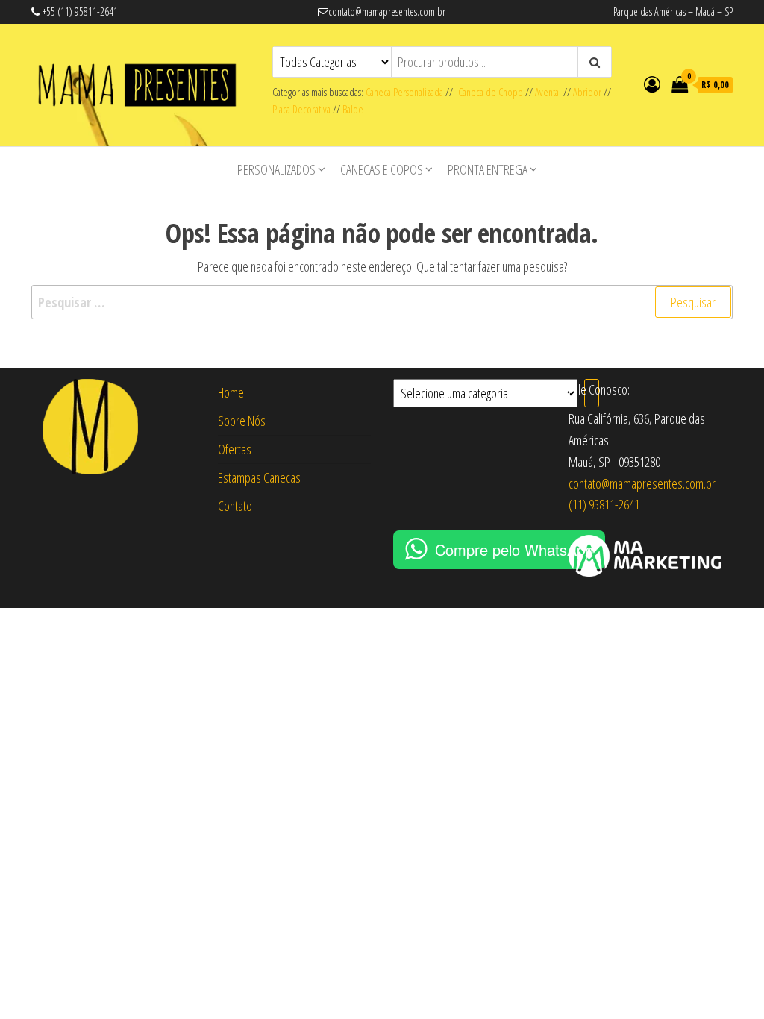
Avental (548, 92)
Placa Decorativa (301, 109)
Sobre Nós (242, 421)
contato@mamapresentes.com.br (642, 483)
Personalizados (276, 169)
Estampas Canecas (259, 477)
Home (231, 392)
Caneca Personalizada (404, 92)
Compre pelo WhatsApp (514, 549)
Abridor (587, 92)
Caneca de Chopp (488, 92)
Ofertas (234, 449)
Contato (235, 506)
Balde (352, 109)
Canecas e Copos (381, 169)
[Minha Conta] (652, 83)
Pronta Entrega (487, 169)
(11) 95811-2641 (604, 504)
